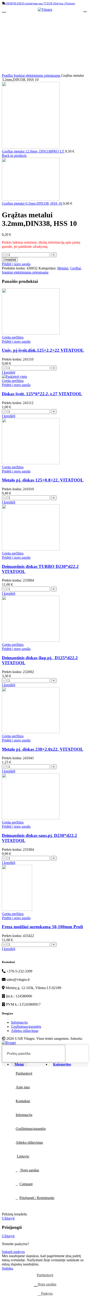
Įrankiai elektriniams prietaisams (37, 75)
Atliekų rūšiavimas (24, 1031)
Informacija (19, 1022)
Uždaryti (8, 1218)
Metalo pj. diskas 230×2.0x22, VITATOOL (42, 749)
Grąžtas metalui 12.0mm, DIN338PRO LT (33, 151)
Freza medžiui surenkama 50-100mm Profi (42, 926)
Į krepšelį (10, 259)
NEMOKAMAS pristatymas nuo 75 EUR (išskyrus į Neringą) (40, 3)
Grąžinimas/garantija (26, 1026)
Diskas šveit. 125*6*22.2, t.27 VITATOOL (42, 393)
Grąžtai (75, 268)
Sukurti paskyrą (13, 1252)
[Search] (82, 1053)
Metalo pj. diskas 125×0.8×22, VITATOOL (43, 480)
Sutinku (7, 1268)
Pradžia (8, 75)
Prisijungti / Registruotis (36, 1198)
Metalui (62, 268)
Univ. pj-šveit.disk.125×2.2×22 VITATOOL (43, 350)
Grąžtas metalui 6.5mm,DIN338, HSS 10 (32, 203)
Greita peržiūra (13, 337)
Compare (26, 1184)
